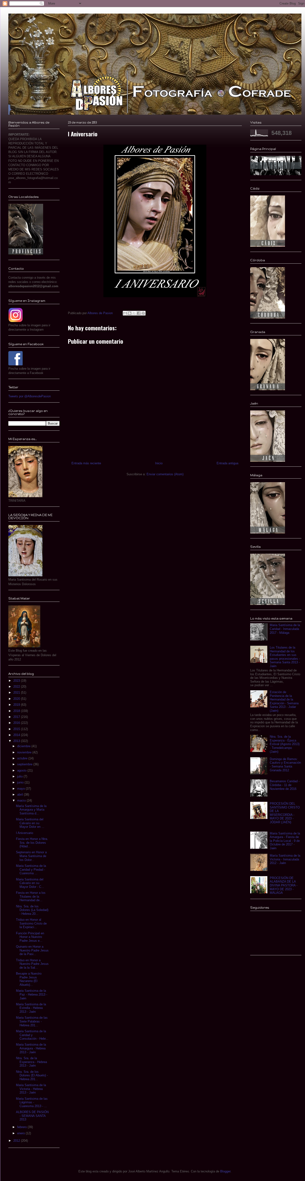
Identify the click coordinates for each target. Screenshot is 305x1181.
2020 (17, 698)
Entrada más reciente (86, 463)
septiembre (25, 764)
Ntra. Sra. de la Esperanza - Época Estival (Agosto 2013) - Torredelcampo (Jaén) (285, 744)
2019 (17, 704)
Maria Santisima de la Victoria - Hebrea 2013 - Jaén (31, 1088)
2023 (17, 680)
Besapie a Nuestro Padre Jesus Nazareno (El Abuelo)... (28, 979)
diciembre (24, 746)
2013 (17, 741)
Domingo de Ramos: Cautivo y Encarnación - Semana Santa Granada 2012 (285, 764)
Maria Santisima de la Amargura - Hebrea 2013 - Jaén (31, 1048)
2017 (17, 717)
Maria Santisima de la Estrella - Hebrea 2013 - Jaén (31, 1007)
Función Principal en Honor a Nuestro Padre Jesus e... (30, 936)
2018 (17, 711)
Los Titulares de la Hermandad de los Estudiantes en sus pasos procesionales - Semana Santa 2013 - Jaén (285, 657)
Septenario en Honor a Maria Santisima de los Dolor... (31, 855)
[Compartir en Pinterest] (143, 313)
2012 (17, 1140)
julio (20, 776)
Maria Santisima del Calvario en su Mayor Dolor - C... (30, 883)
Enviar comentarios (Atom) (165, 474)
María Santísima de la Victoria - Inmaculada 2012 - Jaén (285, 859)
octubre (22, 758)
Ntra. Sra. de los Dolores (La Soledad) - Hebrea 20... (32, 910)
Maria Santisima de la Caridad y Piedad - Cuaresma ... (31, 869)
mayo (21, 788)
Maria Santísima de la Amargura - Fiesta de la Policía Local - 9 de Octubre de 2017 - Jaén (285, 841)
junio (21, 782)
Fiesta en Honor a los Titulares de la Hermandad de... (31, 896)
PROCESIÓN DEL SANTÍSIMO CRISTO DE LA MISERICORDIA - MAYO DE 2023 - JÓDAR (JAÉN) (285, 813)
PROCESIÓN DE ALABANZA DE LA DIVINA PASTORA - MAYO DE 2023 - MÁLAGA (283, 885)
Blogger (225, 1171)
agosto (22, 770)
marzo (22, 800)
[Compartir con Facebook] (138, 313)
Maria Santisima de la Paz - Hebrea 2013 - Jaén (31, 994)
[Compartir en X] (134, 313)
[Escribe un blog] (129, 313)
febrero (22, 1127)
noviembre (24, 752)
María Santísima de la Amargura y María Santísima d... (31, 809)
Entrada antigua (227, 463)
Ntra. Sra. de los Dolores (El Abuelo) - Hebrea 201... (32, 1075)
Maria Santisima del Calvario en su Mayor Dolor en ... (30, 823)
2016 (17, 723)
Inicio (159, 463)
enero (21, 1133)
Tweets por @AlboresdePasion (29, 396)
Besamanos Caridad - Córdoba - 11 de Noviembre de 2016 (285, 784)
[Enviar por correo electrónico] (125, 313)
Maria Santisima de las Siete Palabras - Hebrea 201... (32, 1021)
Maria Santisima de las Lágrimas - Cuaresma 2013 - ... (32, 1102)
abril (20, 794)
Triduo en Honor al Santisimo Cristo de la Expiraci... (31, 923)
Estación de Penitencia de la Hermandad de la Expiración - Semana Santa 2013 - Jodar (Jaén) (284, 701)
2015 (17, 729)
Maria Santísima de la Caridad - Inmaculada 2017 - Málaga (285, 628)
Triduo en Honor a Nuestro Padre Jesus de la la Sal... (32, 963)
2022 (17, 686)
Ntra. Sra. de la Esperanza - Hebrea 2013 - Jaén (31, 1061)
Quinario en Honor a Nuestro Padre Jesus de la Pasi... (32, 950)
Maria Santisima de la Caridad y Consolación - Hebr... (32, 1034)
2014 (17, 735)
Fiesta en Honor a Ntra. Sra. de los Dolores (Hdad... (32, 842)
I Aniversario (24, 833)
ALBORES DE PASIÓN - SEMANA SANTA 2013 (32, 1115)
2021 (17, 692)
